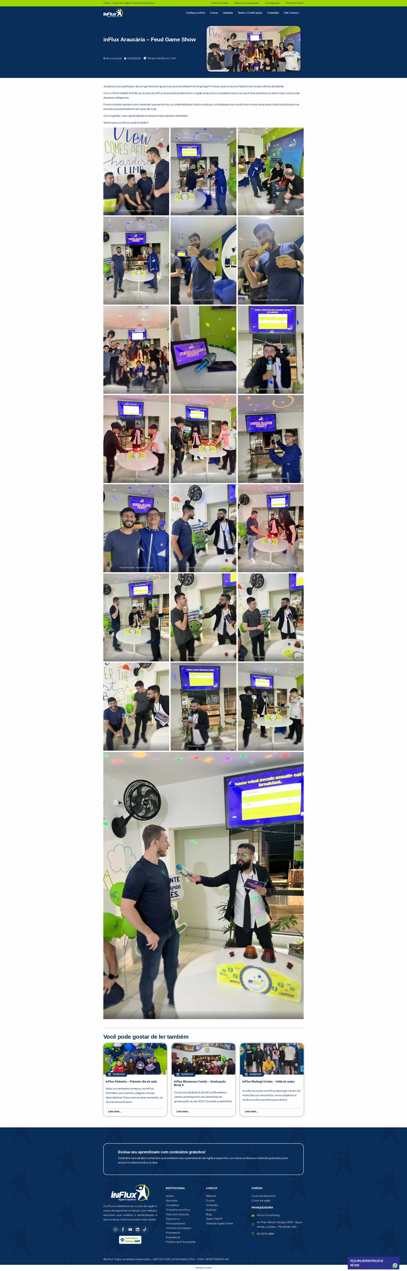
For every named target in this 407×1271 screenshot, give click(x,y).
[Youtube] (130, 1229)
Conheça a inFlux (195, 12)
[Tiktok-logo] (145, 1229)
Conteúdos (273, 12)
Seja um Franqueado (247, 3)
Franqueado (272, 3)
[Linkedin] (138, 1229)
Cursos (214, 12)
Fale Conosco (291, 12)
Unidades (228, 12)
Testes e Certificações (250, 12)
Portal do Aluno (295, 3)
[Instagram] (116, 1229)
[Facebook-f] (123, 1229)
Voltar (357, 1257)
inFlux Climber (219, 3)
